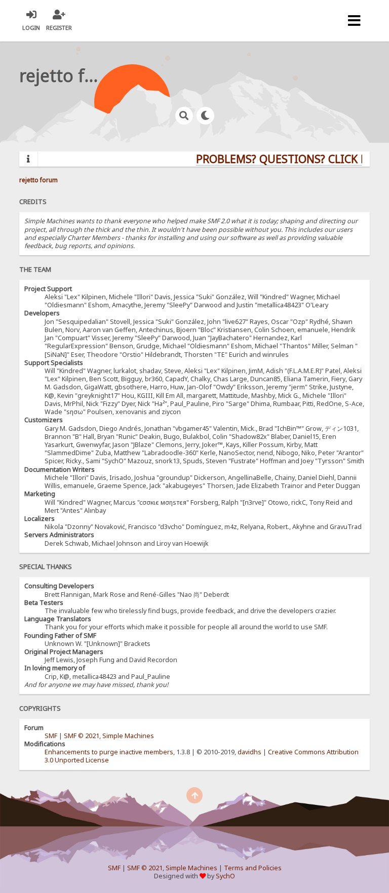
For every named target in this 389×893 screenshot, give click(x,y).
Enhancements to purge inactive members (109, 752)
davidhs (249, 752)
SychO (225, 876)
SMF (51, 736)
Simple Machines (128, 736)
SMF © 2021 (81, 736)
